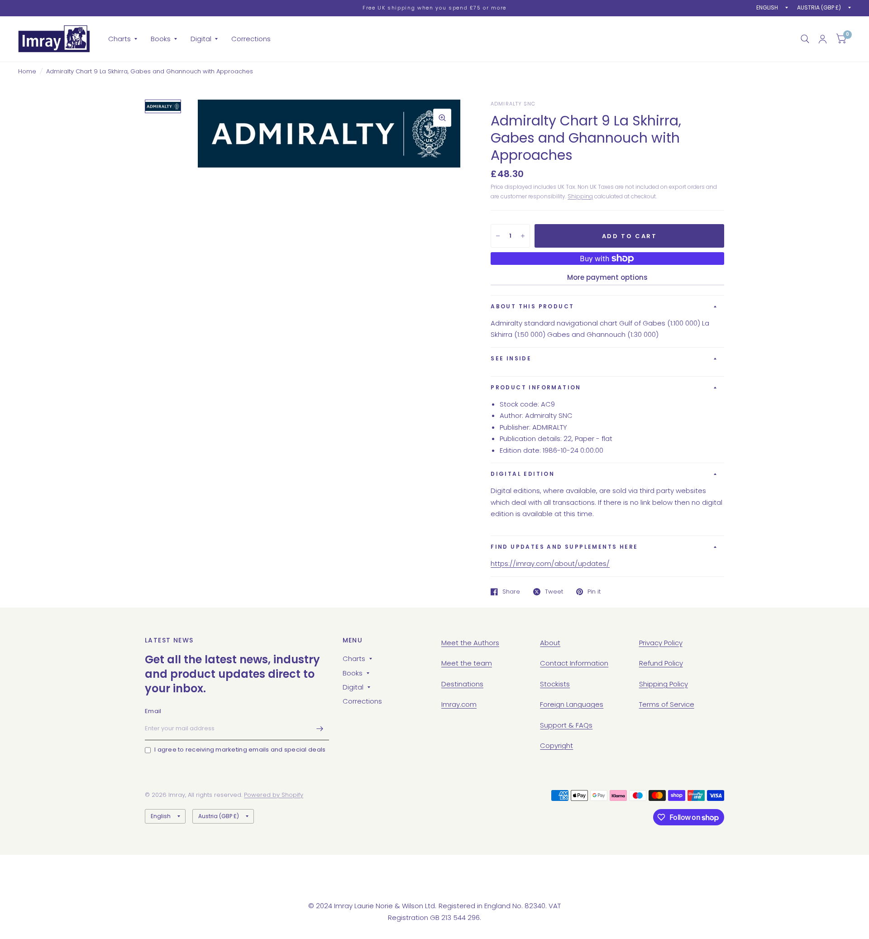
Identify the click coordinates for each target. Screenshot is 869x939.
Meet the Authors (470, 642)
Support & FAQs (566, 725)
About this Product (532, 306)
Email (153, 711)
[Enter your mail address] (320, 728)
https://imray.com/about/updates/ (550, 563)
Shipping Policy (663, 684)
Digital (201, 38)
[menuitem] (122, 39)
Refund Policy (661, 663)
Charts (119, 38)
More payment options (607, 277)
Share (511, 591)
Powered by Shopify (273, 794)
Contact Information (574, 663)
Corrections (251, 38)
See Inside (511, 358)
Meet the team (466, 663)
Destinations (462, 684)
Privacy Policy (661, 642)
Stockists (555, 684)
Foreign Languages (571, 704)
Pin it (594, 591)
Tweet (554, 591)
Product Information (536, 387)
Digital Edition (522, 474)
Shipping (580, 196)
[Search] (805, 39)
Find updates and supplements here (564, 547)
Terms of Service (666, 704)
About (550, 642)
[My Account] (822, 39)
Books (161, 38)
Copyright (556, 745)
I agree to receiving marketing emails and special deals (239, 749)
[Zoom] (442, 118)
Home (27, 71)
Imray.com (459, 704)
